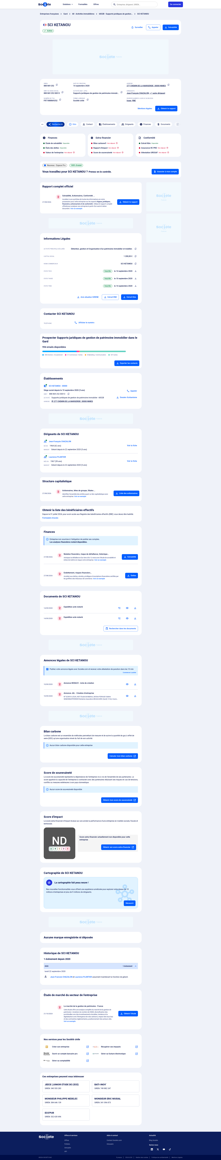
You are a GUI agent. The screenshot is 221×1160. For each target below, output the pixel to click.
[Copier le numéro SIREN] (57, 85)
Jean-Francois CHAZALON (61, 977)
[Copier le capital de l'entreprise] (135, 256)
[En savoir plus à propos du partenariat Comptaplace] (87, 1060)
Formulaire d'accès (50, 518)
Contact (89, 124)
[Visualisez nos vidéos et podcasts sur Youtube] (164, 1149)
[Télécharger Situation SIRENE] (135, 278)
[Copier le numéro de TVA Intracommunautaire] (60, 99)
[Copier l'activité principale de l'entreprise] (135, 249)
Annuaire (67, 1148)
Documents (165, 124)
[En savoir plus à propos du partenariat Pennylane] (136, 1053)
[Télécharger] (135, 608)
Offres (96, 4)
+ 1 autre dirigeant (157, 93)
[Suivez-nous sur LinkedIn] (152, 1149)
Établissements (109, 124)
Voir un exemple (76, 208)
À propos (119, 1157)
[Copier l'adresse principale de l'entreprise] (168, 85)
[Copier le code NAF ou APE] (121, 92)
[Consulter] (127, 608)
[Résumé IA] (119, 608)
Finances (147, 124)
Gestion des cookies (142, 1157)
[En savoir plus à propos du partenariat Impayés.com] (136, 1046)
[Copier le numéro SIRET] (62, 92)
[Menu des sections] (42, 124)
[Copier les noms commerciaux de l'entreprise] (135, 263)
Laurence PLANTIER (83, 977)
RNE (134, 101)
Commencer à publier (129, 672)
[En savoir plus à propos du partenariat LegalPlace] (87, 1046)
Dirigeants (129, 124)
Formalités (82, 4)
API (65, 1151)
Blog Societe (153, 1140)
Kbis (74, 124)
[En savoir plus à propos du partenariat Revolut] (87, 1053)
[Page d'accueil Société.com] (44, 4)
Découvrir (130, 903)
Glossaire (110, 1144)
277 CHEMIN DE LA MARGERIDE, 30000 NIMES (146, 86)
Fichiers (67, 1144)
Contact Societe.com (114, 1140)
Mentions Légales (177, 1157)
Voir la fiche (132, 445)
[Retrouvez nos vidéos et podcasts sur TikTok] (170, 1149)
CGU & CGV (128, 1157)
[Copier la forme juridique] (87, 99)
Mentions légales (145, 108)
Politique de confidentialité (160, 1157)
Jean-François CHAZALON (138, 93)
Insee (129, 101)
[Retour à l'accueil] (46, 1137)
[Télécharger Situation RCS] (135, 271)
